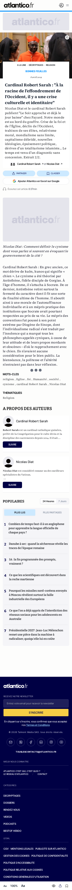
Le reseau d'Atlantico (15, 774)
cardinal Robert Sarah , (33, 384)
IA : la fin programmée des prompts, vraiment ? (32, 561)
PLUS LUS (19, 512)
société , (54, 379)
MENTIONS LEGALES (22, 848)
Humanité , (41, 379)
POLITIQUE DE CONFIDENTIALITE (49, 855)
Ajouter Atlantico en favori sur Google (38, 181)
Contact (42, 774)
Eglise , (21, 379)
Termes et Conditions (38, 724)
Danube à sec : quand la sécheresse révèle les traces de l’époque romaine (38, 546)
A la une (21, 65)
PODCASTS (9, 823)
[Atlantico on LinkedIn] (41, 742)
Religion (50, 65)
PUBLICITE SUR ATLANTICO (50, 848)
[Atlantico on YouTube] (61, 742)
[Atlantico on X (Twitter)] (21, 742)
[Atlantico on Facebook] (31, 742)
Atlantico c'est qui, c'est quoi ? (21, 771)
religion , (9, 379)
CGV (6, 848)
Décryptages (36, 65)
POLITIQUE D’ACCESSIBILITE (19, 862)
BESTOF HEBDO (12, 830)
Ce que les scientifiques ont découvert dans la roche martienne (37, 577)
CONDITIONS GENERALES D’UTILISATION (26, 876)
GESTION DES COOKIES (16, 855)
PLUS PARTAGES (52, 512)
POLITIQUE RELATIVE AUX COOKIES (23, 869)
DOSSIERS (9, 802)
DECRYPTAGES (11, 795)
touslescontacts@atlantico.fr (36, 751)
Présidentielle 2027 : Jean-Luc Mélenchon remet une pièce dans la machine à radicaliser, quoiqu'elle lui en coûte (36, 634)
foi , (30, 379)
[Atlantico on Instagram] (51, 742)
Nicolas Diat (53, 163)
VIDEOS (7, 816)
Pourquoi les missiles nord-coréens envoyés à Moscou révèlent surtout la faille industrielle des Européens (38, 595)
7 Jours (62, 501)
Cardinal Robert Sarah (29, 163)
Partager (21, 173)
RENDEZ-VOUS (11, 809)
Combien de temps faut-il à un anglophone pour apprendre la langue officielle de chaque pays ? (36, 528)
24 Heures (48, 501)
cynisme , (10, 384)
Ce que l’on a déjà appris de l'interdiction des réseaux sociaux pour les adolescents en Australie (38, 615)
